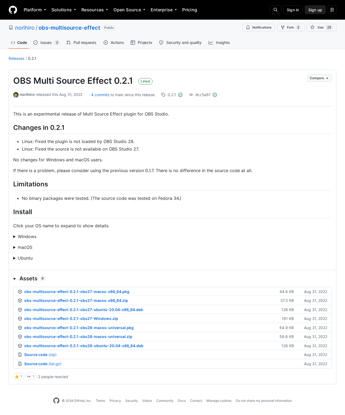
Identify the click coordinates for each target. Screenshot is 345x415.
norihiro (24, 28)
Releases (16, 58)
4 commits (101, 94)
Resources (92, 9)
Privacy (115, 401)
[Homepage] (13, 9)
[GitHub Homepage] (56, 400)
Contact (196, 401)
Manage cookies (219, 401)
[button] (172, 278)
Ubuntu (25, 258)
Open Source (127, 9)
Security (131, 401)
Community (165, 401)
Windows (27, 236)
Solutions (61, 9)
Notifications (261, 27)
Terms (100, 401)
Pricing (189, 9)
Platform (33, 9)
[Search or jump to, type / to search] (275, 9)
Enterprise (161, 9)
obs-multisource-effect (69, 28)
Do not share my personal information (264, 401)
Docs (182, 401)
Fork (293, 27)
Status (147, 401)
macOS (25, 247)
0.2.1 (32, 58)
